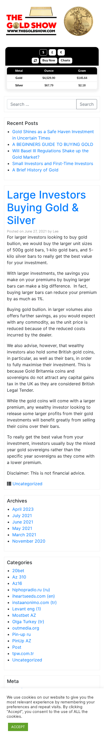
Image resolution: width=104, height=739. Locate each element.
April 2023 (23, 509)
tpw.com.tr (23, 653)
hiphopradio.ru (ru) (31, 589)
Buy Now (48, 60)
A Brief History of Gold (35, 169)
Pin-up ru (21, 634)
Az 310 (19, 577)
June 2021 (22, 522)
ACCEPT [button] (18, 727)
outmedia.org (25, 628)
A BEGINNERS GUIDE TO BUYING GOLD (52, 144)
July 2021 (22, 515)
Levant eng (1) (26, 608)
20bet (18, 570)
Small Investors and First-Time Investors (52, 163)
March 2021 (24, 534)
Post (16, 647)
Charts (65, 60)
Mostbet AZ (24, 615)
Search (87, 104)
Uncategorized (27, 483)
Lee (55, 231)
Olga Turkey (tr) (28, 621)
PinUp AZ (21, 640)
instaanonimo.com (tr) (34, 602)
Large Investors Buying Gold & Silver (46, 207)
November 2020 (28, 541)
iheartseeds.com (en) (33, 596)
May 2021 (22, 528)
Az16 (17, 583)
